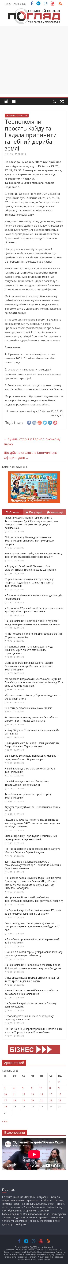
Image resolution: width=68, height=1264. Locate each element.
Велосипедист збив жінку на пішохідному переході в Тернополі (29, 1017)
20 (32, 1100)
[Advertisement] (34, 60)
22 (50, 1100)
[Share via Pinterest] (55, 422)
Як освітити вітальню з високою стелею (28, 708)
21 (41, 1100)
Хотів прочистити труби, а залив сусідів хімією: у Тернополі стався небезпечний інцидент (33, 555)
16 (59, 1094)
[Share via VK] (34, 422)
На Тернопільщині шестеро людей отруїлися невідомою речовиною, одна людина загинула (32, 622)
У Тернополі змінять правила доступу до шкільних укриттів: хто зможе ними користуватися (29, 650)
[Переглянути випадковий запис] (62, 101)
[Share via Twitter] (45, 422)
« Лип (5, 1121)
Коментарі (57, 512)
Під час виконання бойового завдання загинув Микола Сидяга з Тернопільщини (32, 850)
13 (32, 1094)
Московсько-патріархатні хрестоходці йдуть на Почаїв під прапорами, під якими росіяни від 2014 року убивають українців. (34, 682)
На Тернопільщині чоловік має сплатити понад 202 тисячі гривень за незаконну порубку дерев (33, 966)
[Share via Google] (39, 422)
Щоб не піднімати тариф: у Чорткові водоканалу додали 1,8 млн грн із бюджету (33, 953)
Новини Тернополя (16, 115)
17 (5, 1100)
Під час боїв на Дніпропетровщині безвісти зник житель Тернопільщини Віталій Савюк (33, 1030)
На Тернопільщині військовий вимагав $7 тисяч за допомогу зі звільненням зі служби (33, 911)
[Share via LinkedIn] (50, 422)
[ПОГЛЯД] (6, 101)
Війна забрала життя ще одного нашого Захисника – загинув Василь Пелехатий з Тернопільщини (29, 666)
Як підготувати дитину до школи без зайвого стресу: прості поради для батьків (31, 719)
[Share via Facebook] (29, 422)
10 (5, 1094)
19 (23, 1100)
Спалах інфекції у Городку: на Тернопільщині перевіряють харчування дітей (31, 837)
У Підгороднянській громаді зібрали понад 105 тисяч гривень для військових (32, 979)
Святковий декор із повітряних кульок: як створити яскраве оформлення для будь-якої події (32, 926)
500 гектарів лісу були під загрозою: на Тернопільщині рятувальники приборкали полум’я (29, 541)
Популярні (35, 512)
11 (14, 1094)
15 (50, 1094)
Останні (14, 512)
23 (59, 1100)
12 (23, 1094)
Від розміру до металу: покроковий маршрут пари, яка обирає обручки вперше (31, 757)
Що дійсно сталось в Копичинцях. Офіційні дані (30, 455)
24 (5, 1106)
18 (14, 1100)
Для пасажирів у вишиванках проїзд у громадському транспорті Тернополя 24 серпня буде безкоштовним (33, 865)
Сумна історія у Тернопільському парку (32, 441)
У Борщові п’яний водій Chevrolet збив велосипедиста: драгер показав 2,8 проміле (30, 567)
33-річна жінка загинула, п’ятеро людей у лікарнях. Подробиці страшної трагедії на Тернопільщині (29, 582)
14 (41, 1094)
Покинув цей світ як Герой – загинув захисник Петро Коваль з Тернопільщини (32, 744)
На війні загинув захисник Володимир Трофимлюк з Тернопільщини (27, 783)
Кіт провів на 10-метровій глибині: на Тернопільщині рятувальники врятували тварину (34, 899)
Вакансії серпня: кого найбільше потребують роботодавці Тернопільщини (31, 992)
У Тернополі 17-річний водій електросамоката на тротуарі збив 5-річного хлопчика (34, 609)
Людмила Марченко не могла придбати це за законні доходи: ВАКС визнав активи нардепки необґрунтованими (32, 823)
